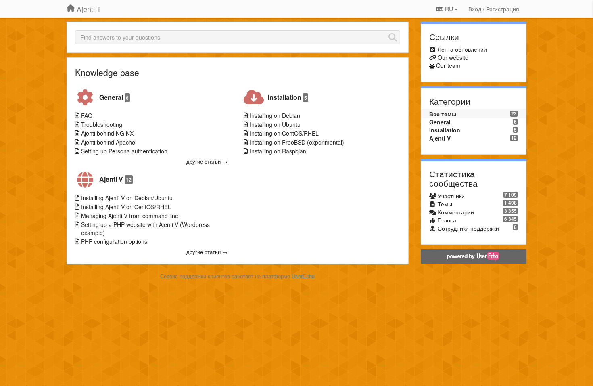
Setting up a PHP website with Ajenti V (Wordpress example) (145, 228)
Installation (287, 97)
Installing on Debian (275, 115)
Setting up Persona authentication (124, 151)
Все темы (442, 114)
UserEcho (303, 276)
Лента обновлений (462, 49)
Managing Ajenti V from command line (129, 216)
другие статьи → (207, 161)
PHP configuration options (114, 241)
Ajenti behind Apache (108, 142)
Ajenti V (115, 179)
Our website (453, 57)
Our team (448, 65)
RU (449, 9)
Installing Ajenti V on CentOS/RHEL (126, 207)
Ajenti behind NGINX (107, 133)
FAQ (86, 115)
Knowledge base (107, 72)
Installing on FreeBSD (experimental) (297, 142)
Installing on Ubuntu (275, 124)
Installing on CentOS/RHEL (284, 133)
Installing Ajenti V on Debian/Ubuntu (127, 198)
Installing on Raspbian (278, 151)
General (114, 97)
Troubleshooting (101, 124)
